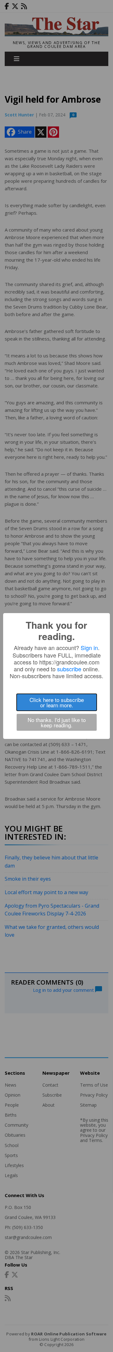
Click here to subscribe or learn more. (57, 702)
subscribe (69, 669)
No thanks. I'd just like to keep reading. (57, 722)
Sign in (89, 647)
